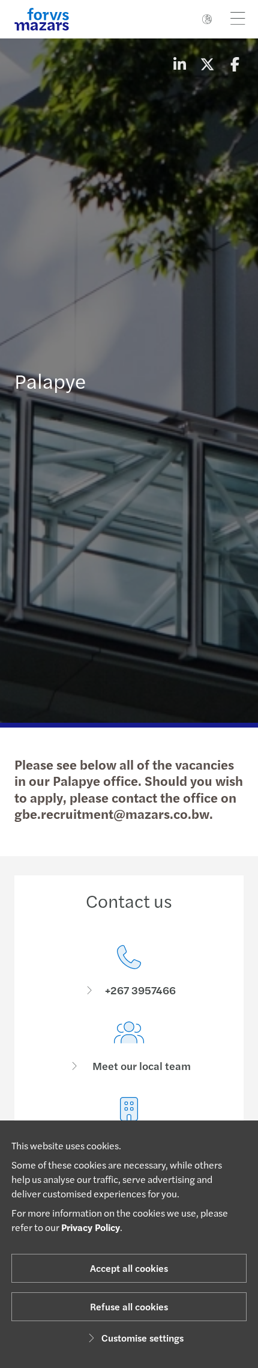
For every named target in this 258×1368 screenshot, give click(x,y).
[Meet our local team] (129, 1047)
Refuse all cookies (129, 1306)
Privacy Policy (90, 1227)
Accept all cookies (129, 1268)
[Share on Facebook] (235, 63)
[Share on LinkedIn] (179, 63)
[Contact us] (129, 971)
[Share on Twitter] (207, 63)
